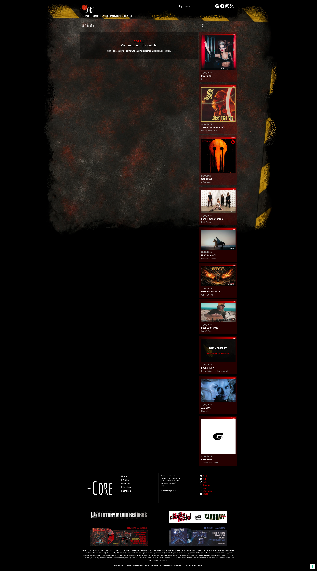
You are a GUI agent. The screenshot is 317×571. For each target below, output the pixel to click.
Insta (205, 482)
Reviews (104, 16)
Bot (204, 479)
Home (86, 16)
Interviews (115, 16)
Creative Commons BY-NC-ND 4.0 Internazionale (184, 566)
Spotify (206, 476)
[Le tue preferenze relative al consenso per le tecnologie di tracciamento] (312, 566)
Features (127, 16)
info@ (205, 494)
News (95, 16)
